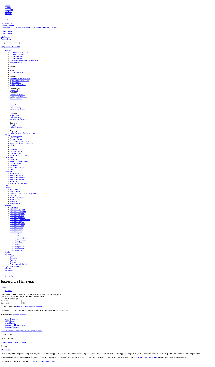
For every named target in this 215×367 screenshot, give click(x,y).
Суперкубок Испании (18, 97)
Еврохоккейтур (16, 149)
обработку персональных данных (29, 306)
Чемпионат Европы (17, 177)
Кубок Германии (16, 117)
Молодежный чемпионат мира (21, 143)
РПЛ (11, 69)
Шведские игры (16, 151)
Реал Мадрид (10, 323)
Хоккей (8, 135)
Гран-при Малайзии (17, 234)
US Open (13, 195)
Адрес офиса (6, 39)
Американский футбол (18, 264)
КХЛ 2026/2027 (16, 137)
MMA (12, 256)
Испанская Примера (17, 95)
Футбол (8, 50)
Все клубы (9, 276)
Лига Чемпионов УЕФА (19, 52)
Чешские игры (15, 153)
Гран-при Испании (17, 226)
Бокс (7, 185)
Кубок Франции (16, 127)
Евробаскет (14, 165)
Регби (7, 252)
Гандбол (13, 260)
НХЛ (12, 145)
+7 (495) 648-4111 (7, 31)
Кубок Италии (15, 107)
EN (6, 19)
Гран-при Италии (16, 228)
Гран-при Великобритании (20, 220)
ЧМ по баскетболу (17, 167)
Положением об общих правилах (44, 361)
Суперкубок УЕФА (17, 56)
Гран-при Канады (16, 230)
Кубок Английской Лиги (19, 81)
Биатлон (8, 171)
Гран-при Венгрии (17, 222)
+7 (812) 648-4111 (7, 33)
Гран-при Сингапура (18, 240)
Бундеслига (14, 115)
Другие (8, 254)
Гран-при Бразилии (17, 218)
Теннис (8, 187)
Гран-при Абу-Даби (17, 210)
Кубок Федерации (17, 198)
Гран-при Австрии (17, 250)
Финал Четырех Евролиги (20, 161)
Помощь (8, 12)
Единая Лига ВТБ (17, 163)
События (8, 291)
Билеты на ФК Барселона (15, 325)
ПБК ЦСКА (10, 321)
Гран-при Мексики (17, 248)
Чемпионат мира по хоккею (20, 141)
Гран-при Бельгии (17, 216)
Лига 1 (12, 125)
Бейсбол (13, 262)
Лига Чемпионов (11, 319)
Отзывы (8, 14)
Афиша (8, 8)
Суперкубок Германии (18, 119)
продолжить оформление (10, 47)
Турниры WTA (15, 204)
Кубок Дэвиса (15, 200)
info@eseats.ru (6, 37)
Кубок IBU (14, 181)
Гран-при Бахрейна (17, 214)
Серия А (13, 105)
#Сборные (9, 270)
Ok (24, 303)
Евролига (13, 159)
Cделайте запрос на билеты (146, 357)
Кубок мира (14, 173)
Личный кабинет (7, 25)
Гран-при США (16, 242)
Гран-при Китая (16, 232)
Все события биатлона (18, 183)
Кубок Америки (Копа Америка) (22, 133)
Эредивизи (14, 91)
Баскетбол (9, 157)
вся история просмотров (19, 314)
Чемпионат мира (16, 175)
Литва (3, 287)
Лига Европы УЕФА (18, 54)
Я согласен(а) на (22, 306)
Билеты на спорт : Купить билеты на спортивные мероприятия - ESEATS (29, 27)
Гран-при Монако (16, 236)
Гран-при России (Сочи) (19, 238)
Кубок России (15, 71)
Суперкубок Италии (17, 109)
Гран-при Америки (17, 246)
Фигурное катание (12, 266)
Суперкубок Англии (18, 85)
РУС (7, 17)
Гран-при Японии (17, 244)
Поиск (7, 6)
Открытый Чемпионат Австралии (23, 193)
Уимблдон (14, 189)
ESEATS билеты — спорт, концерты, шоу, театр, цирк (21, 331)
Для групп (9, 10)
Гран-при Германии (17, 224)
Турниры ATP (15, 202)
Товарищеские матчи (18, 62)
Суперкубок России (17, 73)
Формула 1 (9, 206)
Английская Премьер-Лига (20, 79)
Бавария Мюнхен (12, 327)
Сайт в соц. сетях (7, 23)
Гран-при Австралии (18, 212)
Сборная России (16, 58)
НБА (12, 169)
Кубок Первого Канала (18, 155)
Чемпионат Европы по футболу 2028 (24, 60)
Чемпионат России (17, 179)
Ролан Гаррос (15, 191)
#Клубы (8, 268)
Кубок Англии (15, 83)
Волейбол (13, 258)
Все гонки (14, 208)
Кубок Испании (16, 99)
